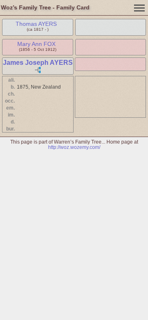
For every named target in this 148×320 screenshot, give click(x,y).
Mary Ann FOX (36, 44)
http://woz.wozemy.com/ (74, 147)
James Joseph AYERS (38, 62)
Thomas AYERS (36, 24)
